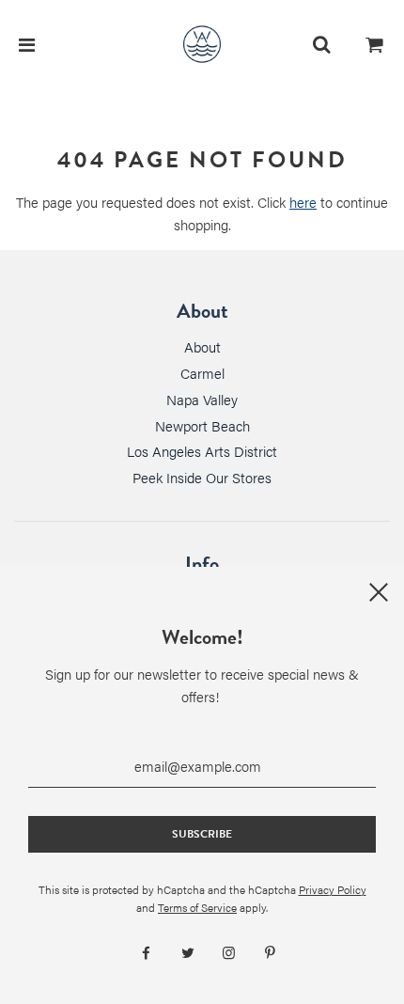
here (303, 202)
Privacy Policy (332, 889)
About (202, 346)
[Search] (321, 44)
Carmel (202, 373)
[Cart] (375, 44)
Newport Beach (202, 425)
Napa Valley (202, 399)
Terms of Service (197, 907)
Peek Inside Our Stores (202, 477)
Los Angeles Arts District (202, 451)
